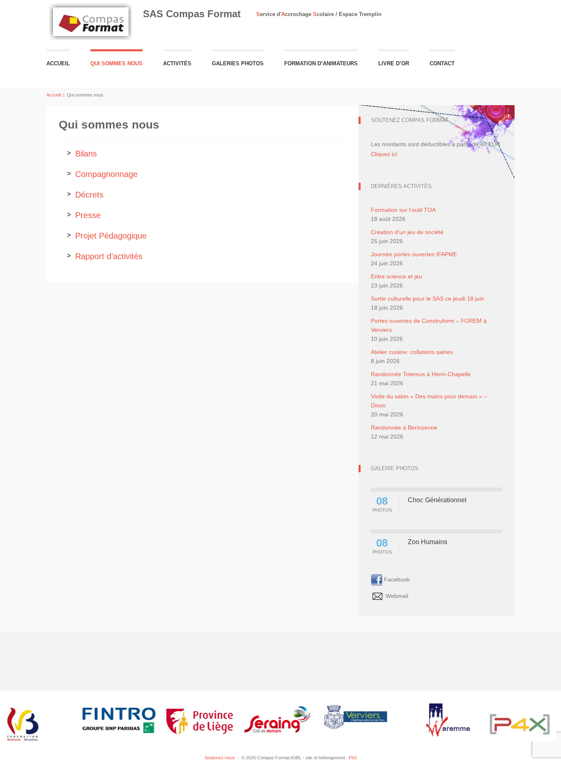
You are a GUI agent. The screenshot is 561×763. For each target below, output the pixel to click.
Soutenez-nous (220, 757)
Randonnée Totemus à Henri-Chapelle (421, 374)
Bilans (86, 153)
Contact (442, 63)
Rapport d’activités (109, 256)
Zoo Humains (427, 541)
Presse (88, 215)
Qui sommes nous (116, 63)
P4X (353, 757)
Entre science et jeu (396, 276)
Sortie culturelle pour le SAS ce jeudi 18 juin (427, 298)
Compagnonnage (106, 174)
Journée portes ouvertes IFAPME (414, 254)
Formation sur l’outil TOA (403, 210)
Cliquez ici (384, 154)
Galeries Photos (238, 63)
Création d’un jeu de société (407, 232)
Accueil (58, 63)
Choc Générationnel (437, 499)
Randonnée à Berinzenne (404, 427)
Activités (177, 63)
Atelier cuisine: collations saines (412, 352)
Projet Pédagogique (111, 235)
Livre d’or (393, 63)
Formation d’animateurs (321, 63)
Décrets (89, 194)
